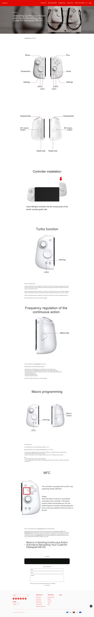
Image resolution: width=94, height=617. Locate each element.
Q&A (48, 604)
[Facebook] (13, 598)
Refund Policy (38, 599)
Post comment (47, 585)
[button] (13, 23)
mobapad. (16, 612)
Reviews (49, 599)
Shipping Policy (38, 601)
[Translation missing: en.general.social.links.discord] (25, 598)
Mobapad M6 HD (27, 38)
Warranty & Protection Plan (41, 606)
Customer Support (51, 597)
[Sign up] (27, 595)
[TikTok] (20, 598)
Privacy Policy (38, 597)
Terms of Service (39, 602)
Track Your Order (39, 604)
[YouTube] (23, 598)
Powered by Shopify (22, 612)
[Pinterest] (18, 598)
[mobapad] (5, 3)
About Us (49, 602)
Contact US (50, 601)
